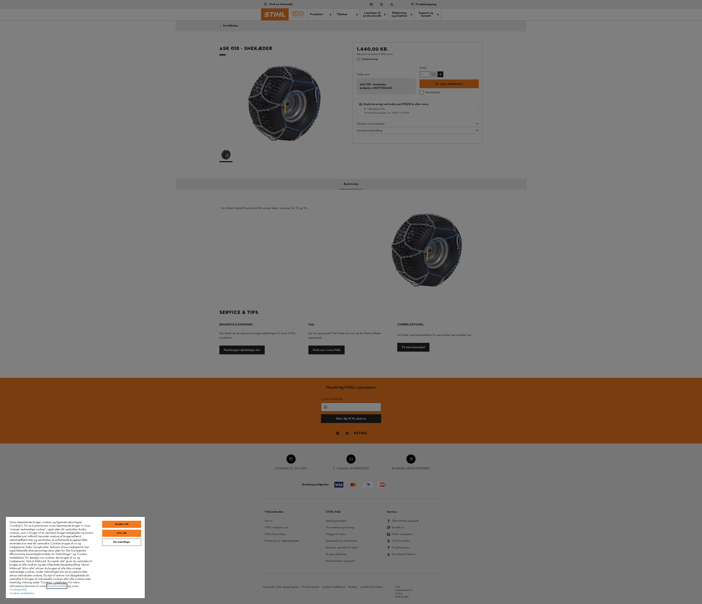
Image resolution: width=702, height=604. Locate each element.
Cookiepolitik (18, 590)
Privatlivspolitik (57, 586)
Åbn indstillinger (121, 542)
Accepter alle (122, 524)
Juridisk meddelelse (22, 593)
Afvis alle (122, 533)
